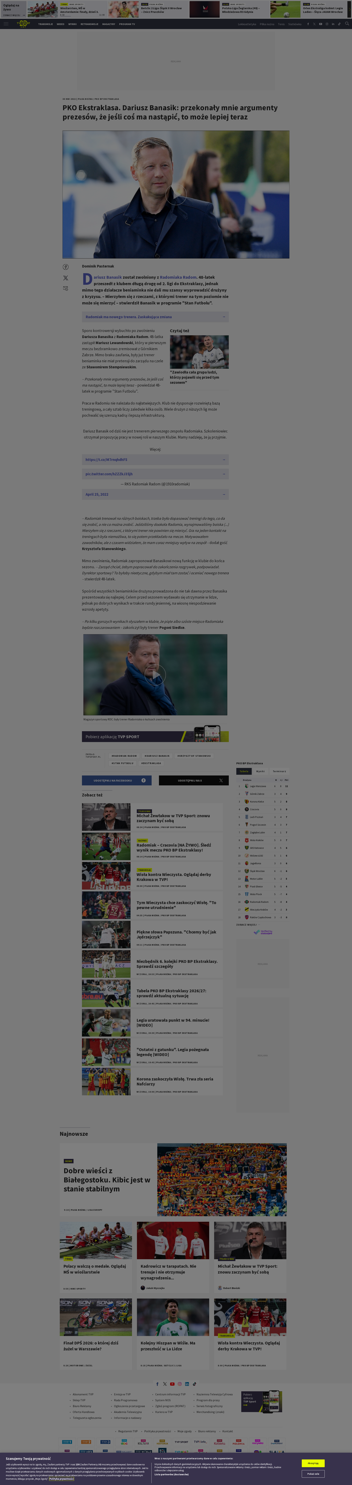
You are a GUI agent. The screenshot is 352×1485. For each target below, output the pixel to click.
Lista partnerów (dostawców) (172, 1474)
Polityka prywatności (62, 1478)
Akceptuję (313, 1463)
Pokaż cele (313, 1473)
